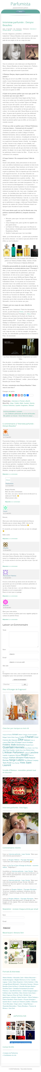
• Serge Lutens (17, 1004)
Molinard (31, 405)
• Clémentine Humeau (26, 984)
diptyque (27, 740)
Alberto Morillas (8, 977)
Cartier (21, 737)
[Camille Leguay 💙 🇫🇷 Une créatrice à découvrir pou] (30, 1035)
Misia (29, 314)
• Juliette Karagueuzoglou (30, 991)
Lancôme (34, 752)
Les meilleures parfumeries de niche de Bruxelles (19, 413)
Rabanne (32, 758)
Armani (15, 734)
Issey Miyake (28, 748)
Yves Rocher (15, 763)
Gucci (31, 745)
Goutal (27, 745)
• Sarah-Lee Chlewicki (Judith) (21, 1002)
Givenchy (20, 745)
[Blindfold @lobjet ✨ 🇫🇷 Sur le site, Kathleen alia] (20, 1025)
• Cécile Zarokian (28, 982)
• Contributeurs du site (9, 1055)
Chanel (29, 736)
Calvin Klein (11, 737)
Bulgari (5, 737)
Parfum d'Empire (16, 758)
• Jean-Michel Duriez (15, 991)
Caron (17, 737)
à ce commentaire (10, 474)
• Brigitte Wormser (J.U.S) (22, 980)
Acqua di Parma (7, 734)
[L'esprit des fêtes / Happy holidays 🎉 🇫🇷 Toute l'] (10, 1025)
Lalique (26, 753)
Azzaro (30, 734)
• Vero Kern (11, 1008)
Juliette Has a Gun (20, 750)
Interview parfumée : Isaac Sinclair (19, 854)
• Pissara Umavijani (29, 999)
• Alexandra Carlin (18, 977)
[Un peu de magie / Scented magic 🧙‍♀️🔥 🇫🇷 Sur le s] (10, 1035)
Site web (5, 666)
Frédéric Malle (18, 403)
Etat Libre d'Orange (14, 742)
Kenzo (28, 750)
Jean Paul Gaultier (9, 750)
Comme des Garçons (10, 740)
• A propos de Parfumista (10, 1053)
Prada (26, 757)
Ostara (21, 312)
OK (25, 684)
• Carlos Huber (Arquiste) (15, 982)
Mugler (25, 755)
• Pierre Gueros (18, 999)
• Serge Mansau (27, 1004)
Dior (21, 739)
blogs (12, 403)
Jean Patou (35, 748)
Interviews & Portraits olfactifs (21, 401)
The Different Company (31, 760)
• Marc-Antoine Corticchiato (27, 993)
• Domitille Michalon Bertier (27, 986)
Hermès (32, 403)
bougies (34, 734)
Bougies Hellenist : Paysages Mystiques (21, 860)
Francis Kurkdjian (27, 742)
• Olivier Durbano (32, 997)
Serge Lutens (16, 760)
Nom (4, 649)
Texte (4, 630)
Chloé (36, 737)
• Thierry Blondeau (22, 1006)
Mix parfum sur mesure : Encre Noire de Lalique (18, 416)
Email (4, 657)
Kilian (32, 750)
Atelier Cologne (23, 734)
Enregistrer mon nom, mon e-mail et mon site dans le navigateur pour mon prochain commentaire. (20, 675)
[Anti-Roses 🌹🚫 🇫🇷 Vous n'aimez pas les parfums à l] (20, 1035)
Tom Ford (7, 763)
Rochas (6, 760)
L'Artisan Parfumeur (9, 405)
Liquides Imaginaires (21, 405)
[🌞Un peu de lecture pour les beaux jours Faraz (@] (30, 1025)
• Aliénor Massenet (30, 977)
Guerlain (26, 403)
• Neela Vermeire (22, 997)
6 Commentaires (17, 30)
